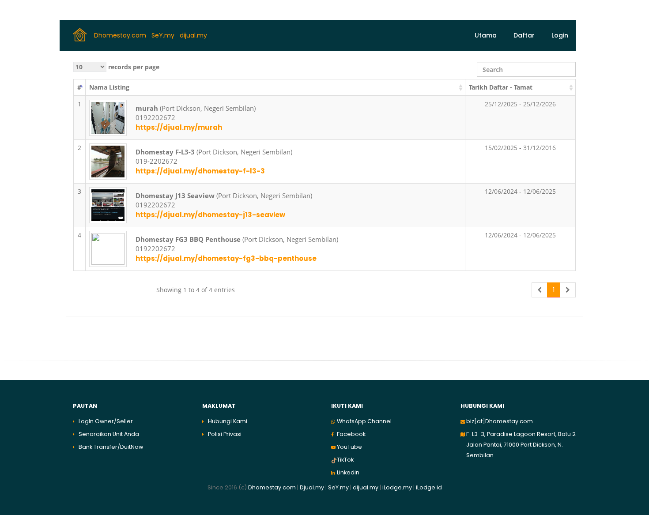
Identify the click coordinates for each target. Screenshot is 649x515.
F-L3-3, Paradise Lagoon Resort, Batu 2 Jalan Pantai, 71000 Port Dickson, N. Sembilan (521, 444)
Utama (486, 35)
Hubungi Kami (227, 421)
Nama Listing (109, 87)
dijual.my (194, 34)
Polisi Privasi (224, 434)
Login (559, 35)
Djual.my (312, 487)
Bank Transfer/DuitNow (111, 447)
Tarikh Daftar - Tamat (500, 87)
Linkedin (348, 472)
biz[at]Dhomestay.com (499, 421)
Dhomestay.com (121, 34)
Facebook (351, 434)
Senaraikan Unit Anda (109, 434)
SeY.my (163, 34)
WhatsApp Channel (364, 421)
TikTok (345, 459)
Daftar (524, 35)
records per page (132, 67)
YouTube (349, 447)
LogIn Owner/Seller (106, 421)
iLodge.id (429, 487)
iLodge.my (397, 487)
